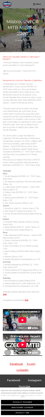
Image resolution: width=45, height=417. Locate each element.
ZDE (5, 294)
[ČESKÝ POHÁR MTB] (7, 4)
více (22, 396)
